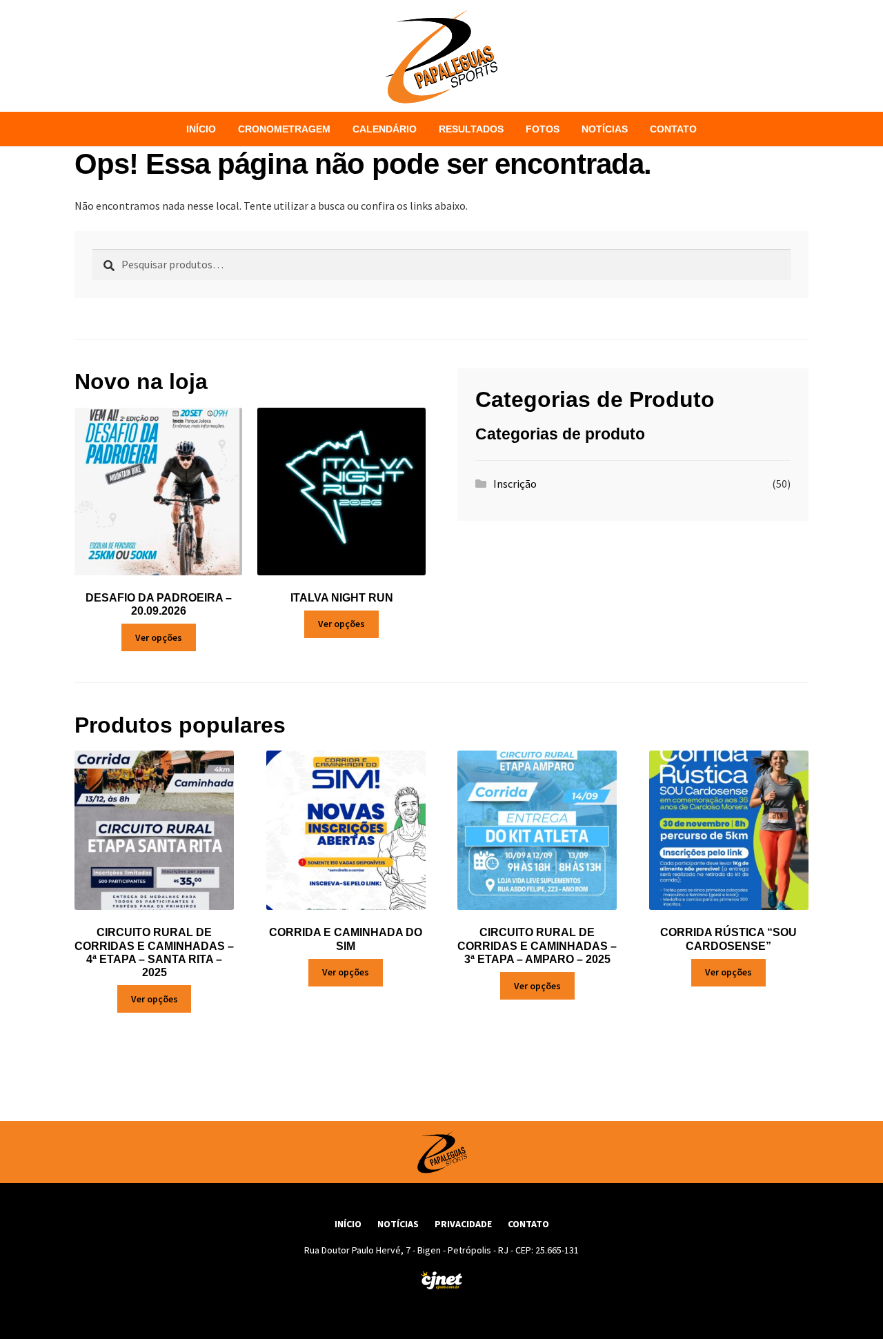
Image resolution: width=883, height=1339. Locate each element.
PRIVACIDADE (463, 1224)
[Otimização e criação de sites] (441, 1280)
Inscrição (515, 483)
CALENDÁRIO (385, 129)
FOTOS (542, 129)
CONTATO (673, 129)
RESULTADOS (471, 129)
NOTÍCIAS (605, 129)
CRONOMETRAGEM (284, 129)
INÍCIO (201, 129)
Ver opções (158, 637)
